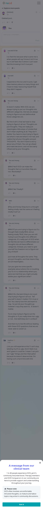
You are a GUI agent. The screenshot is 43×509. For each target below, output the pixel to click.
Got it (21, 504)
